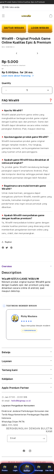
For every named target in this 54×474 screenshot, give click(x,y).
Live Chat (49, 470)
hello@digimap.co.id (20, 401)
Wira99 (19, 462)
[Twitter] (7, 248)
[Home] (26, 16)
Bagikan (8, 242)
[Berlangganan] (44, 438)
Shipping (5, 65)
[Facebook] (4, 248)
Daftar (27, 470)
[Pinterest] (12, 248)
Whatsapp (38, 470)
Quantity (6, 83)
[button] (3, 15)
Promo (4, 470)
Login (15, 470)
